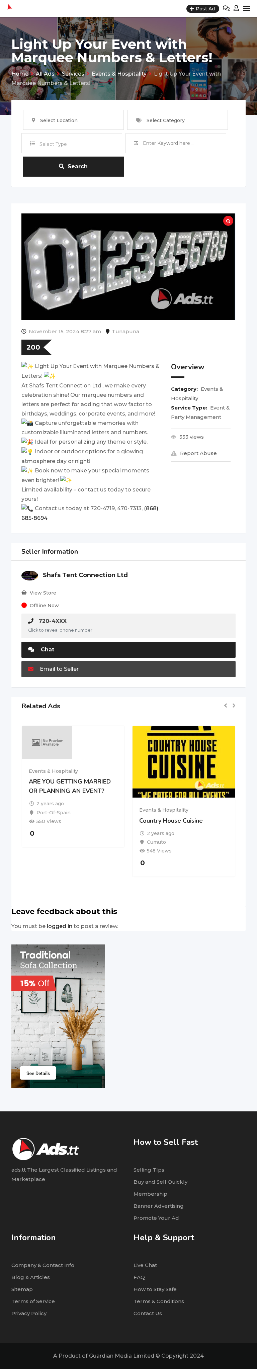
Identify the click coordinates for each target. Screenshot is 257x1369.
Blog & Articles (30, 1277)
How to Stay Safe (155, 1289)
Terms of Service (33, 1301)
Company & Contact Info (42, 1265)
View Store (43, 593)
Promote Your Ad (156, 1218)
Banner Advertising (159, 1206)
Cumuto (156, 842)
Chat (46, 649)
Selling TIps (149, 1170)
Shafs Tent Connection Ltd (85, 575)
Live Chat (145, 1265)
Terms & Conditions (159, 1301)
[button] (225, 706)
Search (78, 166)
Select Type (53, 144)
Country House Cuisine (171, 821)
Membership (150, 1194)
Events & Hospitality (53, 771)
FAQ (139, 1277)
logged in (59, 926)
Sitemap (22, 1289)
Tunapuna (125, 331)
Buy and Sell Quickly (160, 1182)
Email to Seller (58, 669)
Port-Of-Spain (53, 813)
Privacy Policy (29, 1313)
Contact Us (148, 1313)
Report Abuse (198, 453)
